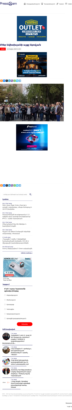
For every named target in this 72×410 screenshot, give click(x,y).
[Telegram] (20, 81)
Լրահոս (5, 199)
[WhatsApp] (15, 81)
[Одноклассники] (1, 81)
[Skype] (17, 81)
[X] (7, 81)
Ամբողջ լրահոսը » (26, 253)
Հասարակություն (49, 4)
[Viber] (12, 81)
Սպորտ (61, 4)
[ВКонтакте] (4, 81)
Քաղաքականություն (33, 4)
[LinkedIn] (9, 81)
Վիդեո (70, 4)
